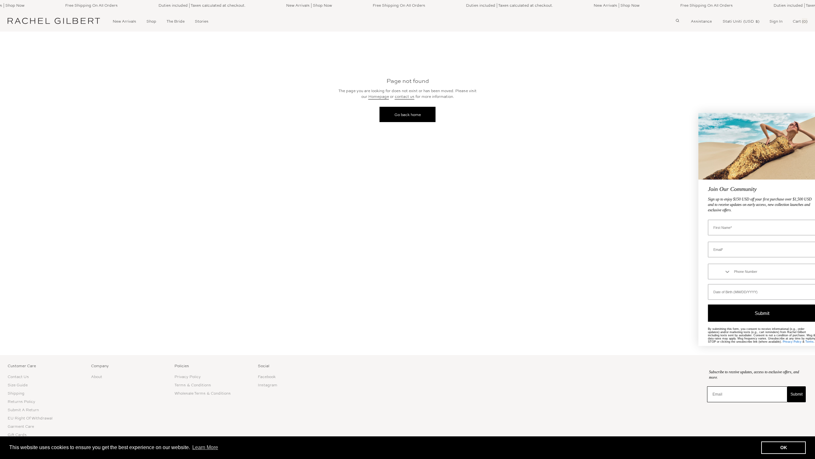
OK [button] (783, 447)
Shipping (16, 393)
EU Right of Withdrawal (30, 418)
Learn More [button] (205, 447)
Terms (799, 342)
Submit (796, 394)
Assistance (701, 21)
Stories (202, 21)
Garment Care (21, 426)
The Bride (176, 21)
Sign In (776, 21)
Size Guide (18, 385)
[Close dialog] (806, 121)
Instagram (267, 385)
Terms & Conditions (192, 385)
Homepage (378, 96)
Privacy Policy (187, 376)
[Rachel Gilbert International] (54, 21)
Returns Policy (21, 401)
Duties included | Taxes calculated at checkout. (191, 5)
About (96, 376)
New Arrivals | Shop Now (299, 5)
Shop (151, 21)
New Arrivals (124, 21)
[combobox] (709, 271)
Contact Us (18, 376)
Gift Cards (17, 434)
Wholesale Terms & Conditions (202, 393)
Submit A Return (23, 409)
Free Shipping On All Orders (81, 5)
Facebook (267, 376)
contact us (405, 96)
